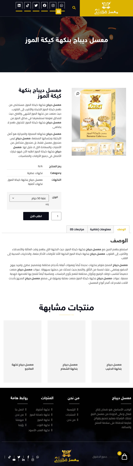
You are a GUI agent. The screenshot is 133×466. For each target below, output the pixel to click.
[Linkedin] (19, 5)
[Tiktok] (27, 5)
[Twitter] (36, 5)
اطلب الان (36, 216)
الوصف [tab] (121, 229)
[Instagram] (53, 5)
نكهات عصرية (35, 173)
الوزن (55, 197)
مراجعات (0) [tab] (77, 229)
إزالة (47, 204)
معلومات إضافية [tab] (100, 229)
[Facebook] (44, 5)
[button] (74, 7)
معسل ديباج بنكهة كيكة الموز (25, 179)
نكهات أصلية (35, 183)
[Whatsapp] (61, 5)
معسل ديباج (114, 456)
